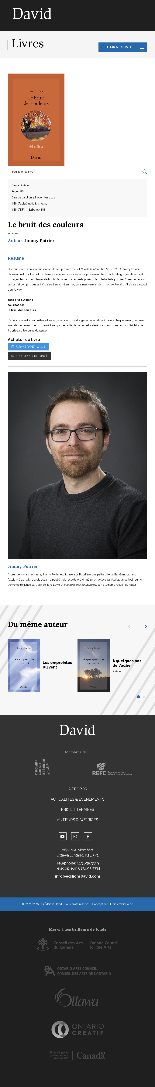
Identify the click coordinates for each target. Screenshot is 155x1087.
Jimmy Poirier (39, 240)
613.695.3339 (88, 863)
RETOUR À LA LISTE (117, 47)
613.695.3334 (89, 868)
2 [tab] (144, 697)
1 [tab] (139, 697)
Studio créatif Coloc (121, 904)
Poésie (24, 185)
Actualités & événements (78, 799)
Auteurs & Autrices (77, 819)
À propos (77, 789)
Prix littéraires (77, 809)
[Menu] (142, 48)
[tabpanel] (43, 665)
